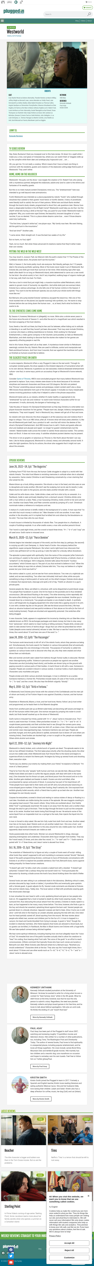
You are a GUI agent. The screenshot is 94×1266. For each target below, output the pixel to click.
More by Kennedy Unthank (43, 1017)
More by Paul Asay (40, 1066)
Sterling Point (12, 1206)
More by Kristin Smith (41, 1099)
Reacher (9, 1150)
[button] (2, 20)
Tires (54, 1150)
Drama (9, 36)
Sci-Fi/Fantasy (16, 36)
